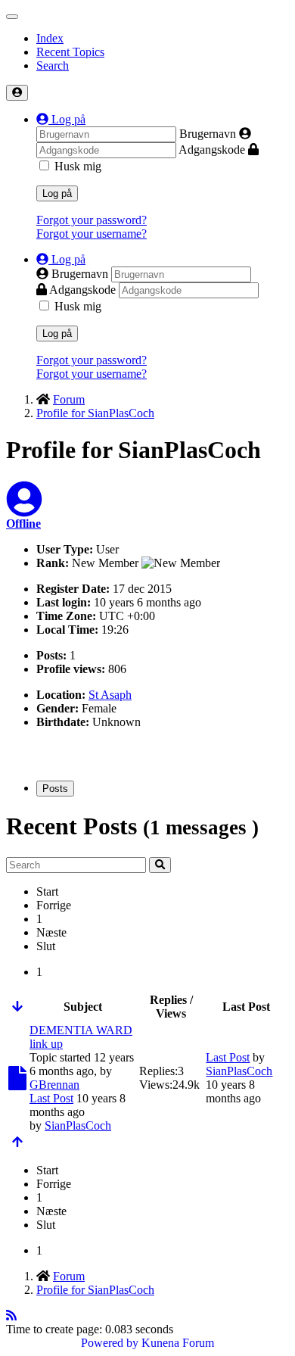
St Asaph (110, 694)
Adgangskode (212, 149)
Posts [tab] (55, 788)
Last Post (51, 1098)
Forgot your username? (91, 233)
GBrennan (54, 1084)
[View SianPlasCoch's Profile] (24, 508)
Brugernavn (207, 133)
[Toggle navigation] (12, 16)
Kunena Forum (177, 1342)
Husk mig (77, 166)
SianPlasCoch (78, 1125)
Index (50, 38)
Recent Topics (70, 51)
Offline (23, 523)
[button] (60, 119)
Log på (57, 193)
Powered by (109, 1342)
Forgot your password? (91, 220)
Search (52, 65)
